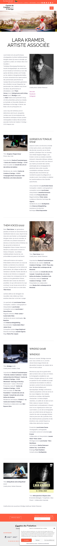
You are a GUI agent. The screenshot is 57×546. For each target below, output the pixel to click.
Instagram (32, 96)
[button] (54, 528)
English (39, 2)
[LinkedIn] (46, 3)
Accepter (26, 540)
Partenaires (33, 2)
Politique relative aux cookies (31, 543)
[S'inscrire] (52, 518)
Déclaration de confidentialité (43, 543)
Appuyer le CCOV (18, 2)
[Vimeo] (50, 3)
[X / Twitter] (44, 3)
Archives (10, 2)
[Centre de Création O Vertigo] (8, 7)
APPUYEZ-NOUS (15, 517)
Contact (26, 2)
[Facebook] (42, 3)
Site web (32, 91)
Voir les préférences (49, 540)
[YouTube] (48, 3)
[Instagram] (53, 3)
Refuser (37, 540)
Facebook (32, 94)
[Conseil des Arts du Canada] (10, 537)
